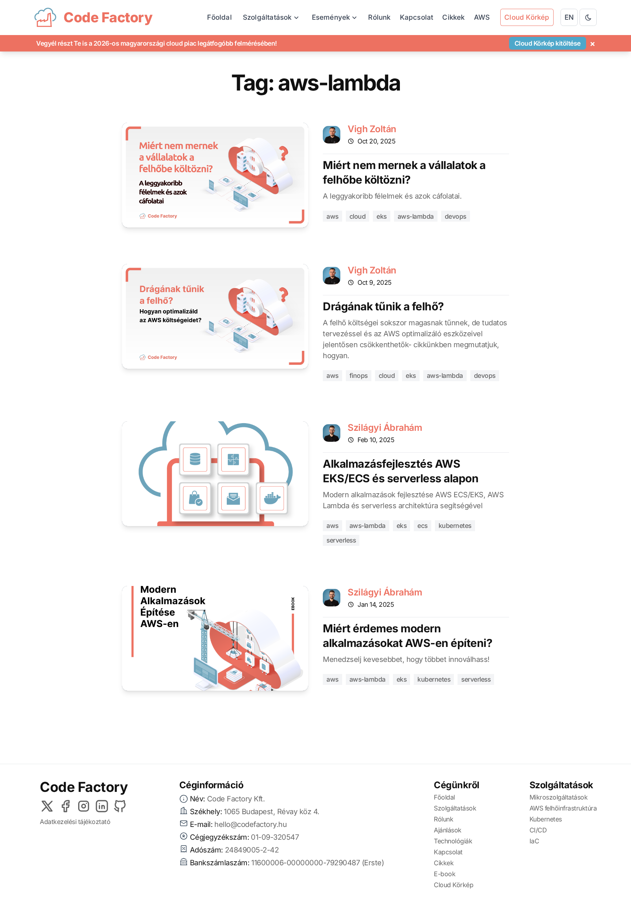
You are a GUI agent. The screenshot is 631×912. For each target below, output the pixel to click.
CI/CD (538, 830)
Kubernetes (545, 819)
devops (455, 216)
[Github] (120, 806)
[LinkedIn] (102, 806)
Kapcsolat (416, 17)
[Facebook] (65, 806)
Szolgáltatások (455, 808)
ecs (422, 525)
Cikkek (453, 17)
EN (569, 17)
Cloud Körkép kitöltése (548, 43)
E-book (444, 874)
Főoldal (219, 17)
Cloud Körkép (453, 885)
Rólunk (379, 17)
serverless (341, 540)
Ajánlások (448, 830)
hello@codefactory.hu (250, 824)
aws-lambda (416, 216)
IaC (534, 841)
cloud (357, 216)
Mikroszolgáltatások (558, 797)
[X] (47, 806)
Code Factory (84, 787)
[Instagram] (83, 806)
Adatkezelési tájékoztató (75, 821)
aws (332, 216)
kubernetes (455, 525)
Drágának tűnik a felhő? (383, 306)
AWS (482, 17)
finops (358, 375)
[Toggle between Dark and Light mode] (588, 17)
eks (381, 216)
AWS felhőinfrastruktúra (563, 808)
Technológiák (453, 841)
